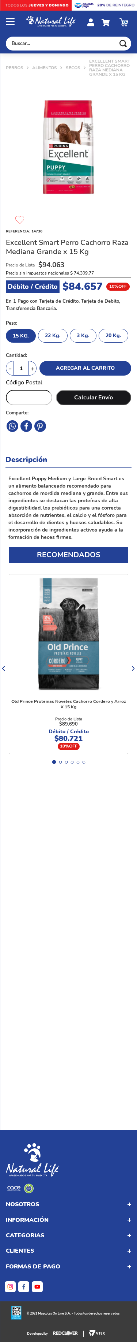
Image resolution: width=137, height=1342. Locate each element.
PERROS (14, 68)
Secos (73, 68)
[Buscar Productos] (123, 44)
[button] (16, 22)
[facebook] (12, 426)
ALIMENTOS (44, 68)
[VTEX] (20, 1192)
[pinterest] (26, 426)
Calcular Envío (93, 398)
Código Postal (24, 383)
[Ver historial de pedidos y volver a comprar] (124, 22)
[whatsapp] (40, 426)
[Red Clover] (68, 1334)
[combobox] (68, 44)
